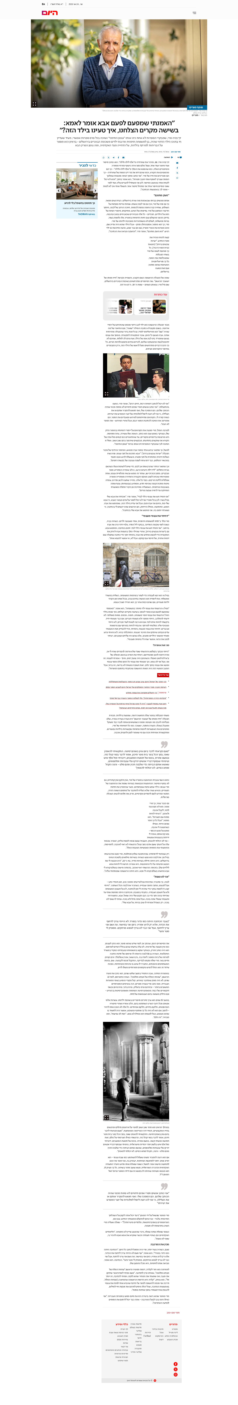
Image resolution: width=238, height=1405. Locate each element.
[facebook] (118, 157)
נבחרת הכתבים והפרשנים (117, 1350)
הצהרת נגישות (121, 1357)
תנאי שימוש (123, 1361)
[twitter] (108, 157)
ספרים (195, 115)
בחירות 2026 (122, 1340)
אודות (125, 1343)
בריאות (138, 1342)
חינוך (139, 1338)
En (43, 4)
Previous (58, 190)
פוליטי (139, 1331)
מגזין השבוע (172, 1340)
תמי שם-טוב (176, 152)
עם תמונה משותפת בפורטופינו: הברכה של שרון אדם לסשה (144, 312)
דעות (161, 1340)
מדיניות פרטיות (121, 1354)
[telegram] (113, 157)
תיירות (148, 1333)
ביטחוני (138, 1334)
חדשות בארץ (136, 1324)
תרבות (204, 115)
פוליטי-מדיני (136, 1352)
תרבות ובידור (157, 1329)
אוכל (161, 1333)
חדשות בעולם (136, 1327)
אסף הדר (148, 301)
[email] (123, 157)
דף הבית (124, 1329)
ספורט (175, 1329)
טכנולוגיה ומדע (171, 1336)
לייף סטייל (173, 1333)
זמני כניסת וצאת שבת (118, 1333)
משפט (139, 1345)
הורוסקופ (159, 1336)
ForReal (147, 1336)
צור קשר (124, 1347)
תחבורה (138, 1349)
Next (95, 190)
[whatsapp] (104, 157)
